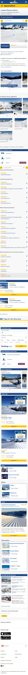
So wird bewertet (6, 54)
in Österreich (22, 287)
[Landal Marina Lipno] (4, 580)
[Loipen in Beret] (21, 123)
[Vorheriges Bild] (2, 381)
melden (21, 146)
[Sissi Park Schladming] (4, 599)
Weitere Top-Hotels (5, 606)
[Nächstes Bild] (26, 381)
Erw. (2, 340)
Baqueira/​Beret (9, 6)
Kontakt (3, 651)
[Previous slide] (2, 80)
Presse (2, 657)
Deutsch (6, 646)
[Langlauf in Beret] (6, 123)
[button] (6, 346)
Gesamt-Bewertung (5, 174)
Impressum (3, 654)
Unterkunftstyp (21, 340)
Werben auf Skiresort (6, 660)
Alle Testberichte (3, 314)
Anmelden (4, 615)
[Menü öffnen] (2, 2)
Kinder (8, 340)
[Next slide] (26, 80)
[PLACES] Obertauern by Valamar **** (17, 587)
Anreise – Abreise (5, 330)
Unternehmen (18, 654)
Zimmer (13, 340)
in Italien (9, 418)
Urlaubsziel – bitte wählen (6, 335)
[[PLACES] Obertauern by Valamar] (4, 589)
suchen (21, 346)
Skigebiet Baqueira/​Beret (13, 12)
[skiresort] (14, 2)
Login (16, 657)
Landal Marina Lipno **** (17, 577)
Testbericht (13, 294)
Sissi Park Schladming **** (18, 595)
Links (16, 651)
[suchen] (26, 2)
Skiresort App (4, 630)
